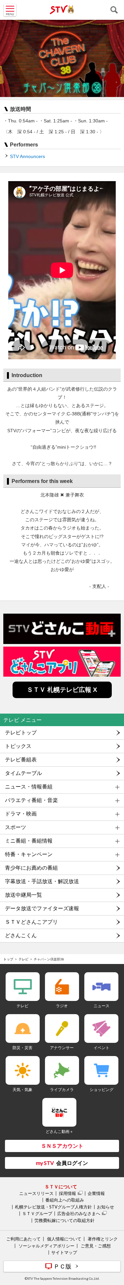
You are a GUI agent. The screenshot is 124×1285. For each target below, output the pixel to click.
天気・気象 (22, 1089)
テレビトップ (21, 732)
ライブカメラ (62, 1089)
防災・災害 (22, 1047)
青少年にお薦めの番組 (31, 868)
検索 (114, 10)
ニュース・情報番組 (29, 786)
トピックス (18, 746)
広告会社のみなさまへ (78, 1213)
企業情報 (96, 1193)
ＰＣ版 (62, 1266)
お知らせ (105, 1206)
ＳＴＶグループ (37, 1213)
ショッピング (101, 1089)
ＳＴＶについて (61, 1186)
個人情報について (64, 1238)
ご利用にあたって (23, 1238)
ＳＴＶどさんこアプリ (31, 922)
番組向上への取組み (64, 1200)
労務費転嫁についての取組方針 (64, 1220)
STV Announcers (27, 156)
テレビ (23, 959)
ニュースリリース (36, 1193)
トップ (8, 959)
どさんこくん (21, 935)
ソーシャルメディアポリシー (46, 1245)
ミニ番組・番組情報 (29, 841)
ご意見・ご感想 (96, 1245)
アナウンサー (62, 1047)
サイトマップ (64, 1252)
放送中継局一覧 (23, 895)
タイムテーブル (23, 773)
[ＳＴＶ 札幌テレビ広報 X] (62, 696)
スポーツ (15, 827)
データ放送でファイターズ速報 (42, 908)
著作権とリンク (103, 1238)
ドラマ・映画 (21, 814)
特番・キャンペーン (29, 854)
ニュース (101, 1005)
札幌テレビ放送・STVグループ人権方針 (53, 1206)
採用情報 (67, 1193)
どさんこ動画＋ (59, 1131)
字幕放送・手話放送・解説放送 (42, 881)
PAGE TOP (113, 1241)
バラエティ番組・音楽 (31, 800)
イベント (101, 1047)
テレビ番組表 (21, 759)
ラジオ (62, 1005)
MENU (10, 10)
